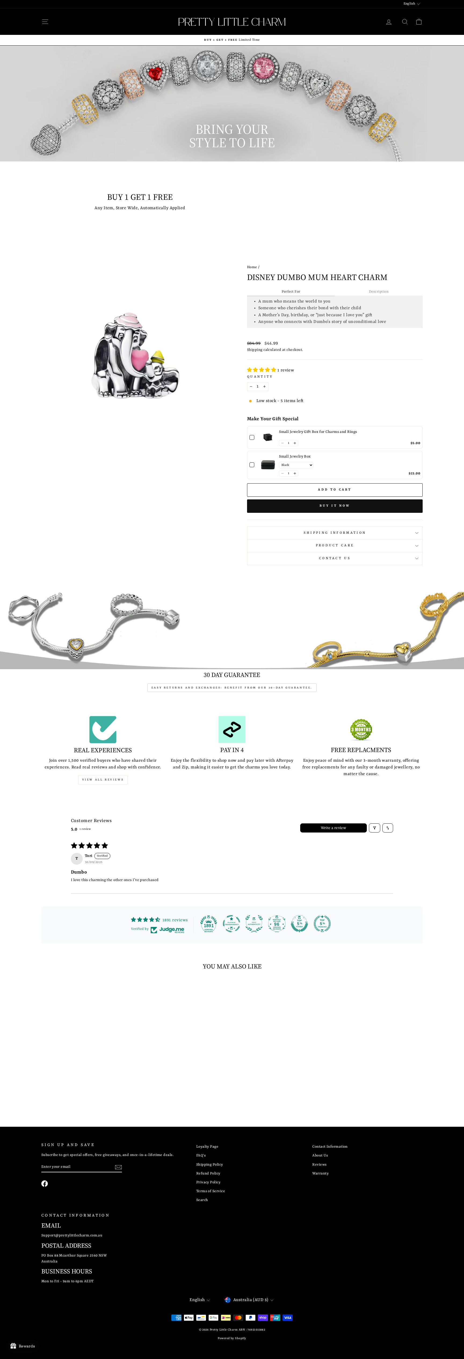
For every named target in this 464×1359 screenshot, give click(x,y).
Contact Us (335, 558)
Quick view (87, 1068)
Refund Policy (208, 1174)
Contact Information (330, 1147)
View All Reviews (103, 779)
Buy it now (335, 506)
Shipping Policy (209, 1165)
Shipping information (335, 533)
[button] (262, 370)
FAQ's (201, 1156)
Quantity (260, 377)
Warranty (320, 1174)
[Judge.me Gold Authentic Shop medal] (254, 923)
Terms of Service (210, 1191)
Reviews (319, 1165)
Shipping (255, 350)
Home (252, 267)
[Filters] (374, 828)
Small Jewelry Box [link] (295, 456)
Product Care (335, 545)
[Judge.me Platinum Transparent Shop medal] (231, 923)
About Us (320, 1156)
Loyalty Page (207, 1147)
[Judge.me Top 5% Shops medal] (299, 923)
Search (202, 1200)
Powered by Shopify (232, 1338)
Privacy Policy (208, 1182)
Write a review (333, 828)
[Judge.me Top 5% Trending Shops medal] (322, 923)
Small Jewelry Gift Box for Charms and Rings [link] (318, 432)
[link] (268, 437)
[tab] (291, 292)
